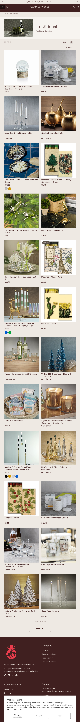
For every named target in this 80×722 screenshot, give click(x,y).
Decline (60, 716)
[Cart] (77, 7)
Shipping (7, 693)
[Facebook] (5, 675)
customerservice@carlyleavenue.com (55, 691)
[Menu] (2, 7)
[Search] (7, 7)
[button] (64, 42)
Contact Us (8, 689)
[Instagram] (9, 675)
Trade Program (46, 655)
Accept (38, 716)
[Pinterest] (16, 675)
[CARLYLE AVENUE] (11, 649)
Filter (69, 47)
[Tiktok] (12, 675)
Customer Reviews (48, 652)
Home (6, 14)
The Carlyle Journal (48, 659)
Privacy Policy (21, 709)
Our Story (44, 648)
